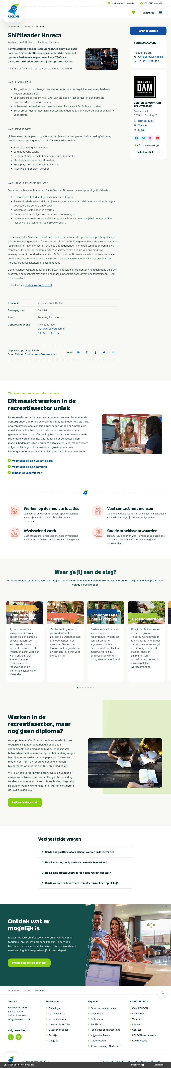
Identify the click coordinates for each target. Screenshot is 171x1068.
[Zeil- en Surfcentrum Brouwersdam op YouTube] (157, 138)
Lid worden (138, 1013)
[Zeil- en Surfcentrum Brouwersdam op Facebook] (136, 138)
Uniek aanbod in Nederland (123, 3)
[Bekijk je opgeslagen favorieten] (134, 13)
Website (142, 125)
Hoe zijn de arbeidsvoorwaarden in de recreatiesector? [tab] (78, 873)
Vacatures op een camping (29, 466)
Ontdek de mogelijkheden (26, 963)
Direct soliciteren (148, 31)
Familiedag (96, 1024)
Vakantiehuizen (57, 1013)
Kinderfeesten (98, 1040)
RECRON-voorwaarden (144, 1035)
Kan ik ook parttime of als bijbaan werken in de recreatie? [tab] (79, 852)
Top (162, 994)
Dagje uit (53, 1040)
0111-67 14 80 (146, 121)
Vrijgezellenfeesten (101, 1035)
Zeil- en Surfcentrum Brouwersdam (36, 354)
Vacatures (148, 12)
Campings (54, 1008)
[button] (77, 687)
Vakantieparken (57, 1019)
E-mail (141, 129)
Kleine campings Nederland (106, 1046)
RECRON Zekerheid (152, 3)
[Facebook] (11, 1037)
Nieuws (136, 1024)
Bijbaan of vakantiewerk (27, 472)
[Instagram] (19, 1037)
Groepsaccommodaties (103, 1008)
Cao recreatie (139, 1040)
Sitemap (155, 1061)
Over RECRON (140, 1008)
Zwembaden (97, 1013)
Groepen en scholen (59, 1024)
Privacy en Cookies (113, 1061)
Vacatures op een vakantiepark (32, 460)
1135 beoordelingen (150, 145)
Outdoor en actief (58, 1029)
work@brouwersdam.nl (151, 56)
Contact (136, 1029)
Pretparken (97, 1019)
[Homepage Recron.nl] (11, 1060)
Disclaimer (131, 1061)
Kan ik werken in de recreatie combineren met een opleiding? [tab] (81, 883)
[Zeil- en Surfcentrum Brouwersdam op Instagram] (150, 138)
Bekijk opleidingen (22, 802)
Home (27, 26)
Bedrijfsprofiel (145, 152)
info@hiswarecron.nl (19, 1019)
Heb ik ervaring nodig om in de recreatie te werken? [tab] (76, 862)
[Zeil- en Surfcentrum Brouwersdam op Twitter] (143, 138)
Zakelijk (53, 1035)
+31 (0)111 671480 (148, 61)
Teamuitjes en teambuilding (105, 1029)
